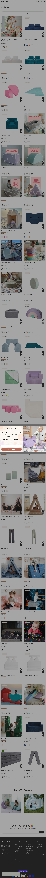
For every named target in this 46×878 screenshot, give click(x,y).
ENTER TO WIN (11, 449)
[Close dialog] (45, 426)
